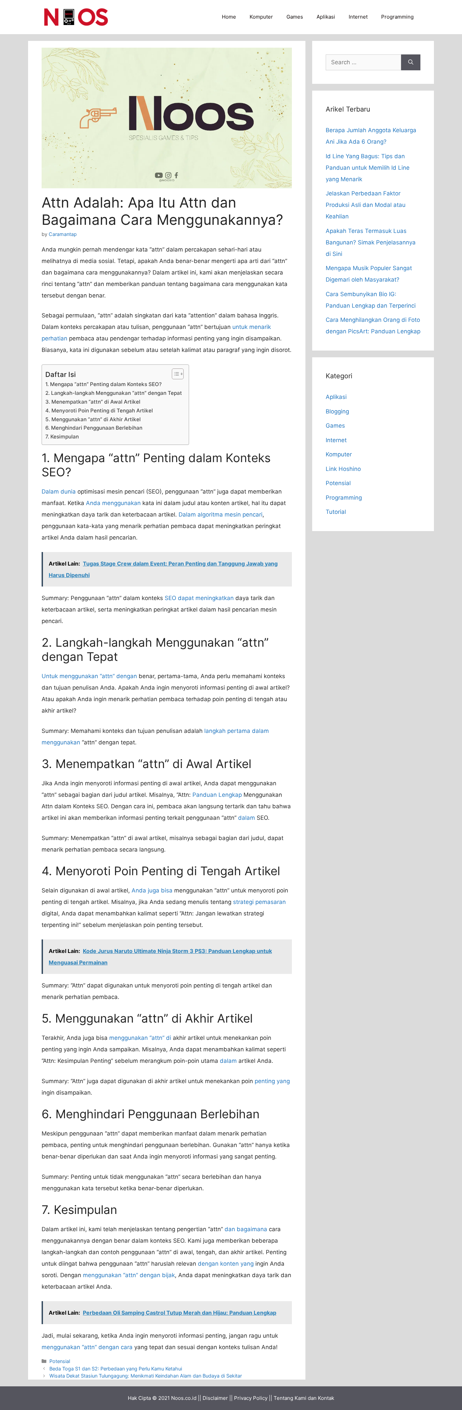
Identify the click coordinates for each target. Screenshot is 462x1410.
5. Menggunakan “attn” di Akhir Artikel (93, 419)
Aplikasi (326, 17)
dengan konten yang (226, 1263)
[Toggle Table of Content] (174, 374)
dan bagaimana (246, 1229)
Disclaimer (215, 1398)
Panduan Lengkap (217, 794)
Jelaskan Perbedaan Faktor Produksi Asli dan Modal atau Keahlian (366, 205)
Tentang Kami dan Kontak (304, 1398)
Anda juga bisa (152, 890)
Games (294, 17)
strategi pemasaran (259, 902)
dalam (246, 817)
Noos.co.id (184, 1398)
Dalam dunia (59, 491)
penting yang (272, 1081)
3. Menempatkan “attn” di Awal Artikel (92, 402)
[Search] (410, 62)
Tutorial (336, 511)
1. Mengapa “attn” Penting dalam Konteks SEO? (103, 384)
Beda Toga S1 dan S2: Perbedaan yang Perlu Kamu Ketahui (115, 1368)
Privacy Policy (251, 1398)
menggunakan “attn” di (140, 1037)
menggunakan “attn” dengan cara (87, 1347)
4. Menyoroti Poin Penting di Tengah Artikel (99, 410)
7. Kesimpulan (62, 436)
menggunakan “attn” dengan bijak (129, 1275)
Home (229, 17)
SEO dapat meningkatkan (199, 598)
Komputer (261, 17)
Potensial (59, 1361)
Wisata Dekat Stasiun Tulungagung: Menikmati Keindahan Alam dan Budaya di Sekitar (145, 1376)
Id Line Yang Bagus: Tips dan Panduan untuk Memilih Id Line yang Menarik (368, 168)
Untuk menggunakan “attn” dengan (89, 676)
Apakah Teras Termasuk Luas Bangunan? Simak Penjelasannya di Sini (371, 242)
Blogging (337, 411)
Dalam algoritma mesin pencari (220, 514)
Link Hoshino (343, 468)
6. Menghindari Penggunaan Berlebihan (93, 428)
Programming (397, 17)
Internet (358, 17)
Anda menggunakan (113, 503)
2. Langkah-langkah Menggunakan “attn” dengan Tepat (113, 393)
